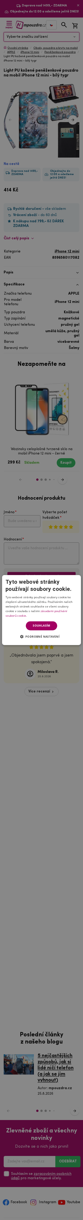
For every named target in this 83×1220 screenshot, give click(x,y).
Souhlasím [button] (41, 626)
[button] (42, 636)
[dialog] (41, 610)
